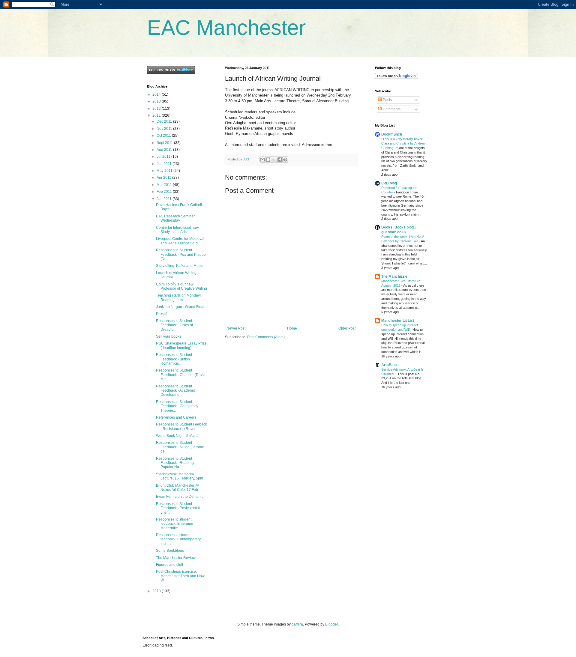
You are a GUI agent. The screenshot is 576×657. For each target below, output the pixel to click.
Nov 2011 (165, 129)
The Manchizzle (394, 276)
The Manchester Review (176, 558)
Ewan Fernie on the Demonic (179, 496)
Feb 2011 (165, 192)
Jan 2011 (164, 199)
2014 (157, 94)
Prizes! (161, 314)
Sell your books (168, 336)
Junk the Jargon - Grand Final (180, 307)
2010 (157, 591)
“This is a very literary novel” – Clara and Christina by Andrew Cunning (403, 143)
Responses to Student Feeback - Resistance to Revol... (181, 426)
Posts (387, 100)
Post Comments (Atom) (266, 337)
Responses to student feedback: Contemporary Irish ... (178, 539)
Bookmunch (391, 134)
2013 (157, 101)
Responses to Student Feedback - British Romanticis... (174, 359)
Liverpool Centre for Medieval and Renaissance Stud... (180, 241)
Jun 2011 (164, 164)
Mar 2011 (165, 185)
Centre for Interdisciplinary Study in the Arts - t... (177, 229)
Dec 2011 (165, 121)
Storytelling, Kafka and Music (179, 266)
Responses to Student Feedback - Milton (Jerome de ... (180, 446)
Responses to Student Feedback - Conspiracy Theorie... (177, 406)
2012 (157, 108)
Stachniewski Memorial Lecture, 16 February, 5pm (179, 476)
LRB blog (389, 183)
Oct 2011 (164, 135)
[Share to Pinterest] (285, 160)
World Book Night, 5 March (178, 436)
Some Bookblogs (170, 550)
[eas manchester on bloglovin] (396, 78)
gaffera (297, 624)
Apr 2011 (164, 177)
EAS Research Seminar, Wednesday (175, 218)
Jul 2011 (164, 156)
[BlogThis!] (268, 160)
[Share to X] (274, 160)
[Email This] (263, 160)
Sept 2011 (165, 143)
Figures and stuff (169, 565)
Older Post (347, 328)
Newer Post (235, 328)
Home (292, 328)
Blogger (331, 624)
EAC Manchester (226, 27)
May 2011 (165, 171)
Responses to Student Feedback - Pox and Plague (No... (181, 254)
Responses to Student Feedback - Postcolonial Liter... (178, 508)
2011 (157, 115)
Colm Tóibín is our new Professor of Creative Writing (181, 286)
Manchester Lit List (397, 320)
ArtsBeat (389, 365)
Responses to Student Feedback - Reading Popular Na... (175, 462)
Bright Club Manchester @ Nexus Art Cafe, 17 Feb (177, 487)
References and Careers (176, 417)
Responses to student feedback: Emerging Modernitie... (174, 523)
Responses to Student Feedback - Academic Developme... (176, 390)
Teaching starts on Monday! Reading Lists (178, 297)
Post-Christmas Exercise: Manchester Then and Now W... (180, 575)
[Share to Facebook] (280, 160)
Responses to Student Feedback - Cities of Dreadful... (174, 325)
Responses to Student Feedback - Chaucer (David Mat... (181, 374)
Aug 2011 (165, 150)
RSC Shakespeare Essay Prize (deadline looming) (181, 345)
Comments (391, 109)
